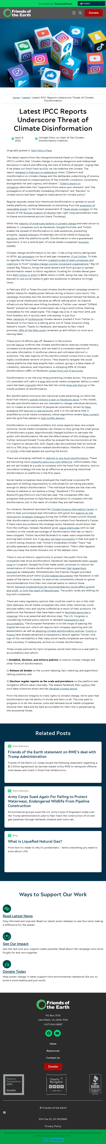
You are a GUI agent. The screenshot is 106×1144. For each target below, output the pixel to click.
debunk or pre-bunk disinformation (67, 458)
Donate (94, 13)
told (20, 494)
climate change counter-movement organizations (59, 263)
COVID (14, 451)
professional (35, 319)
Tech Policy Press (41, 150)
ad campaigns (26, 256)
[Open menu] (73, 12)
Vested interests (29, 234)
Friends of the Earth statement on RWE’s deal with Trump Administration (52, 754)
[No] (102, 1136)
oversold (30, 385)
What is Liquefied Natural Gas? (35, 841)
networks (18, 319)
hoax (42, 381)
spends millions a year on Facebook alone (54, 399)
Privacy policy (57, 1140)
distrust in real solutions (38, 410)
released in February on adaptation (36, 172)
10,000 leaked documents (57, 575)
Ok (45, 1140)
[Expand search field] (81, 12)
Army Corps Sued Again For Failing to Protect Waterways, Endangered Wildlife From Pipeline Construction (48, 801)
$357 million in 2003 (25, 275)
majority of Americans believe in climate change (47, 223)
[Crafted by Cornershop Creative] (5, 1112)
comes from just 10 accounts (66, 370)
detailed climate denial (63, 688)
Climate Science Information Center (72, 509)
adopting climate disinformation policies (59, 630)
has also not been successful (57, 539)
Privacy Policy (53, 1126)
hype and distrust (76, 385)
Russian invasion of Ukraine (39, 212)
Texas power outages (76, 209)
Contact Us (53, 1057)
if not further (79, 256)
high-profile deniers (53, 418)
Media (26, 97)
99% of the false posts (32, 330)
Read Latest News (18, 916)
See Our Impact (16, 944)
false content (91, 414)
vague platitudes (69, 527)
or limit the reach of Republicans (39, 590)
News (53, 1043)
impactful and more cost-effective (51, 461)
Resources (53, 1050)
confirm (85, 685)
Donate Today (14, 971)
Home (16, 97)
